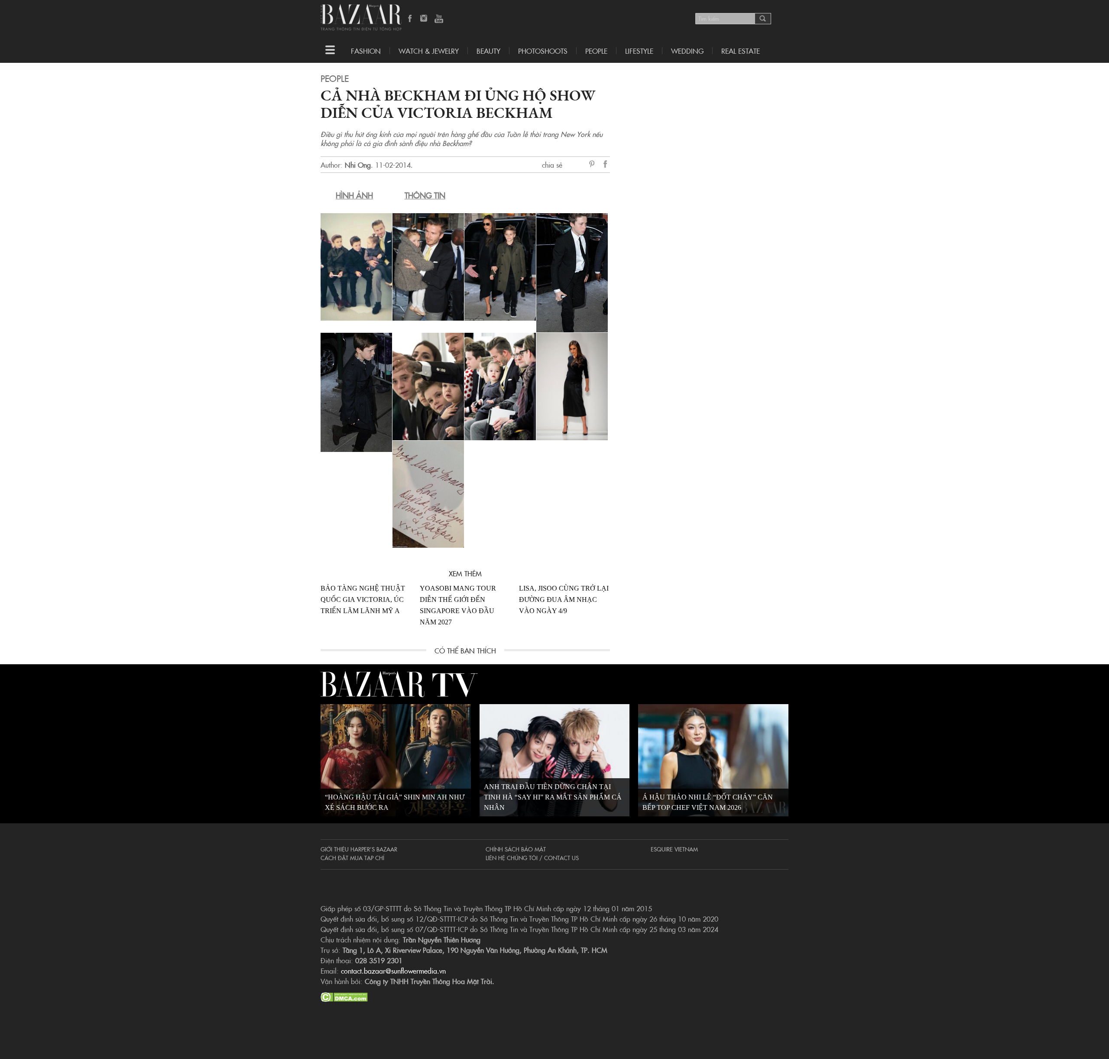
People (596, 50)
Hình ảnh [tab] (354, 195)
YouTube (439, 19)
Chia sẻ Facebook (605, 165)
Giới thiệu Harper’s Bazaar (359, 849)
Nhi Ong (358, 164)
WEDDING (687, 50)
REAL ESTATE (740, 50)
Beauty (488, 50)
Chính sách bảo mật (516, 849)
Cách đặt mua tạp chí (352, 857)
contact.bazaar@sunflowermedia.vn (393, 970)
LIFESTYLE (639, 50)
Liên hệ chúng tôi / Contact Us (532, 857)
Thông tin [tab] (425, 195)
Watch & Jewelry (429, 50)
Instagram (424, 19)
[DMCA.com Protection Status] (344, 996)
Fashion (366, 50)
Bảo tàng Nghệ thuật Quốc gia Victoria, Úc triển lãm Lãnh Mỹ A (363, 599)
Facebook (410, 19)
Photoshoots (542, 50)
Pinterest (593, 165)
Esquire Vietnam (674, 849)
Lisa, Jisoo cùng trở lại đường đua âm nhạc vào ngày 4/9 (564, 599)
